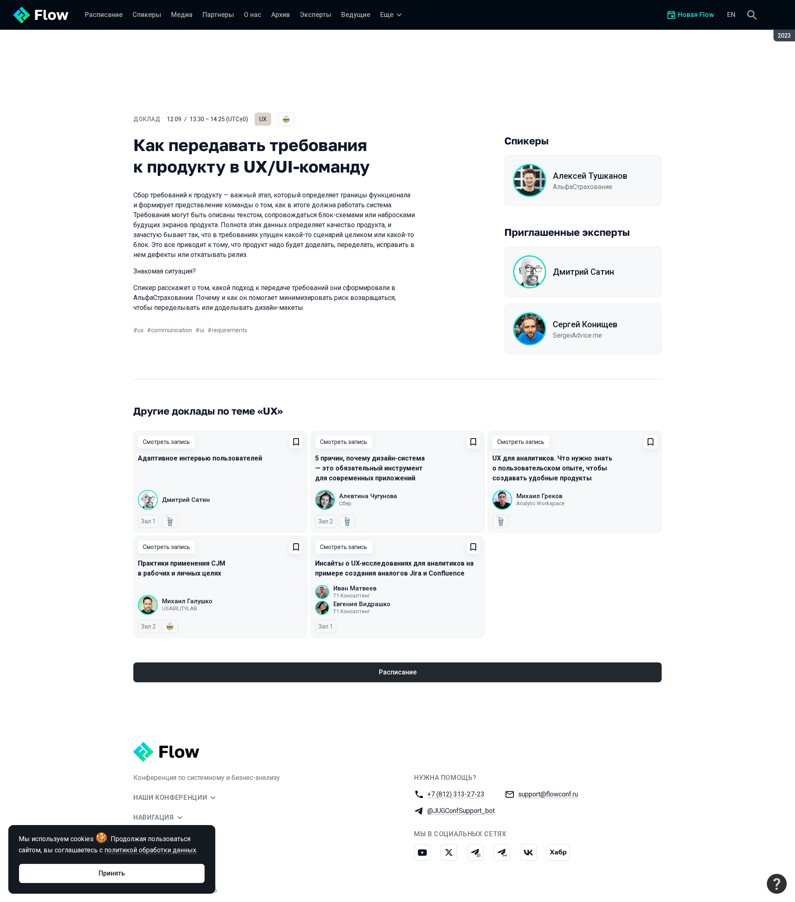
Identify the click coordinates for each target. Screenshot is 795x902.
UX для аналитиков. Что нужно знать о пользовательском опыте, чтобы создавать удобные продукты (552, 468)
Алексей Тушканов (590, 176)
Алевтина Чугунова (368, 496)
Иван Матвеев (354, 588)
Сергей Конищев (585, 324)
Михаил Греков (539, 496)
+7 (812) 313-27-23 (455, 794)
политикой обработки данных (150, 850)
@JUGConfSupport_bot (461, 811)
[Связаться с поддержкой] (777, 884)
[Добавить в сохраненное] (296, 442)
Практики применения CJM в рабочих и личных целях (181, 568)
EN (731, 15)
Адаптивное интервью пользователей (200, 458)
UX (263, 119)
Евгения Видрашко (361, 604)
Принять (112, 873)
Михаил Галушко (187, 601)
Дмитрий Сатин (583, 272)
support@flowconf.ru (548, 794)
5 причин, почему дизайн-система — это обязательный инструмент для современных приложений (370, 468)
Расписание (398, 672)
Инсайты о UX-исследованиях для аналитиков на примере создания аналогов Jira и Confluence (394, 568)
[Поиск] (752, 15)
